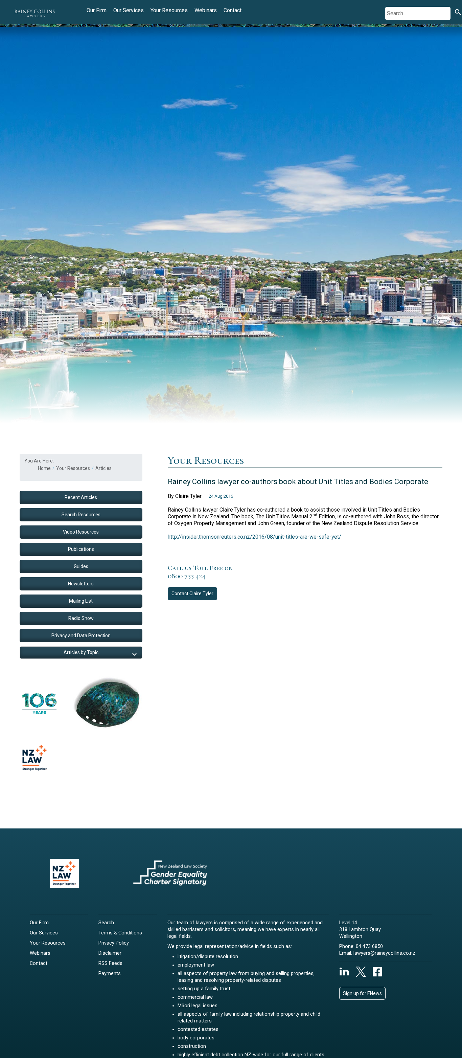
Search (106, 923)
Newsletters (81, 583)
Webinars (205, 10)
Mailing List (81, 601)
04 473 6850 (369, 946)
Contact (232, 10)
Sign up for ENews (362, 993)
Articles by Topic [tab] (81, 652)
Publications (81, 549)
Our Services (128, 10)
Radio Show (81, 618)
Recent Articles (81, 497)
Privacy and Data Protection (81, 635)
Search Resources (81, 514)
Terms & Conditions (120, 933)
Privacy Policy (113, 943)
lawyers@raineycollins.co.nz (384, 953)
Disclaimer (109, 953)
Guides (81, 566)
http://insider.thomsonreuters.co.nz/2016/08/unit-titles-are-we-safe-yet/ (254, 537)
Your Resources (169, 10)
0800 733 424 (186, 576)
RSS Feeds (110, 963)
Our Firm (97, 10)
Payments (109, 973)
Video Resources (81, 532)
